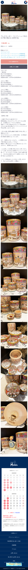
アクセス (14, 549)
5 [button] (11, 30)
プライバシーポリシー (14, 537)
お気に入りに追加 (14, 66)
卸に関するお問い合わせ (14, 557)
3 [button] (7, 30)
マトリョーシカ (5, 52)
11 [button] (25, 30)
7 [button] (16, 30)
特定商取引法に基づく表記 (14, 541)
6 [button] (14, 30)
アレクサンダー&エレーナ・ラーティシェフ (13, 57)
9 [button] (21, 30)
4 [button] (9, 30)
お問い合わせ (14, 553)
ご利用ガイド (14, 533)
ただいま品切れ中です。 (14, 61)
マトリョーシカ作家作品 (18, 53)
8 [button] (18, 30)
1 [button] (2, 30)
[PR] (14, 561)
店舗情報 (14, 545)
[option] (14, 18)
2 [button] (4, 30)
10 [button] (23, 30)
